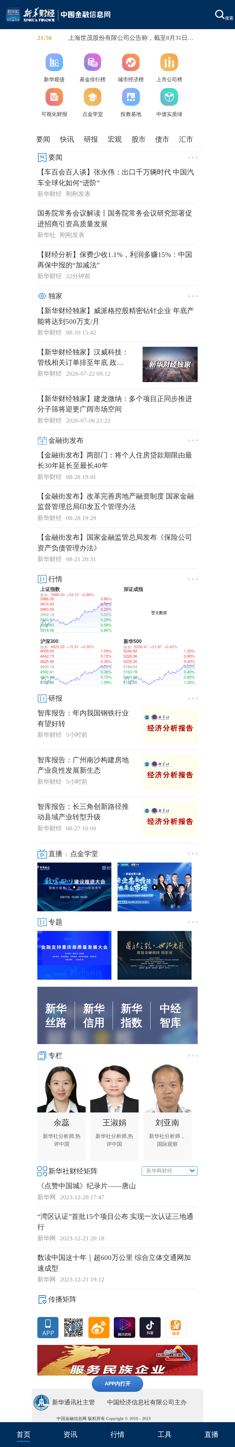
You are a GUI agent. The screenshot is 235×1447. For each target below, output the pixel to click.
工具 (165, 1434)
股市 (139, 139)
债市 (162, 139)
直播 (211, 1434)
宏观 (115, 139)
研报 (91, 139)
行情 (117, 1434)
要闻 (43, 139)
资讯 (70, 1434)
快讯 (67, 139)
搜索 (229, 17)
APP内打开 (118, 1383)
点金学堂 (84, 854)
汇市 (186, 139)
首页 (24, 1434)
